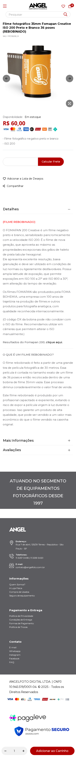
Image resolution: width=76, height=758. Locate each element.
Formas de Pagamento (21, 623)
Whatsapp (14, 651)
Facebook (14, 658)
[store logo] (38, 6)
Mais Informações (18, 441)
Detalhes (11, 209)
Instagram (14, 654)
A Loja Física (15, 588)
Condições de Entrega (20, 619)
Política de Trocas (18, 627)
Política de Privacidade (21, 616)
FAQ (11, 662)
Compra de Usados (19, 591)
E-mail (12, 647)
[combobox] (38, 14)
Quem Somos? (17, 584)
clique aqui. (54, 342)
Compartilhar (15, 186)
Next (69, 78)
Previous (6, 78)
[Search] (65, 14)
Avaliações (12, 450)
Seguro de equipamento (22, 595)
